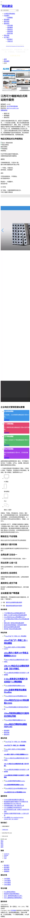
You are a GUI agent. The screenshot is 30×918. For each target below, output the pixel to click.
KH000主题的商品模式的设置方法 (14, 799)
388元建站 (7, 878)
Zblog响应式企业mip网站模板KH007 (14, 617)
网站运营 (10, 31)
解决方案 (10, 33)
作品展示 (6, 15)
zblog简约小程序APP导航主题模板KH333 (16, 754)
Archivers (6, 853)
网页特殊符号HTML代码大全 (12, 803)
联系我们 (10, 39)
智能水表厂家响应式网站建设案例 (14, 623)
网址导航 (6, 35)
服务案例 (6, 867)
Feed (5, 856)
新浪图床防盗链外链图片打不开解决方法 (16, 801)
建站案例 (6, 19)
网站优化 (10, 29)
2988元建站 (7, 882)
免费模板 (10, 17)
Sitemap (6, 855)
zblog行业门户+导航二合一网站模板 (14, 745)
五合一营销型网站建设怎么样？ (13, 895)
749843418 (5, 829)
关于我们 (6, 37)
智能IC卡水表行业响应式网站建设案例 (15, 615)
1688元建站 (7, 880)
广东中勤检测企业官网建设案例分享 (14, 613)
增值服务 (6, 871)
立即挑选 (6, 420)
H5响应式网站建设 (9, 13)
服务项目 (6, 21)
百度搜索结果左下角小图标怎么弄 (14, 805)
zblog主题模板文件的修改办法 (13, 807)
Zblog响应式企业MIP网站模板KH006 (15, 792)
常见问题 (10, 25)
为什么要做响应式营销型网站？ (13, 897)
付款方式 (10, 41)
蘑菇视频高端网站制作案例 (14, 605)
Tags (5, 858)
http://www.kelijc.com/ (13, 108)
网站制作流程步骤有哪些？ (12, 894)
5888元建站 (7, 884)
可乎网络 (13, 910)
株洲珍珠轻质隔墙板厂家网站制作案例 (15, 625)
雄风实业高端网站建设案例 (14, 602)
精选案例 (6, 61)
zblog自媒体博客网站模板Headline (14, 784)
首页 (5, 59)
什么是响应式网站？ (10, 892)
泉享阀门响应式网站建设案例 (12, 629)
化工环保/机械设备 (12, 106)
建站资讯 (6, 23)
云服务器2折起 (15, 55)
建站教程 (10, 27)
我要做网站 (4, 110)
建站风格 (6, 732)
